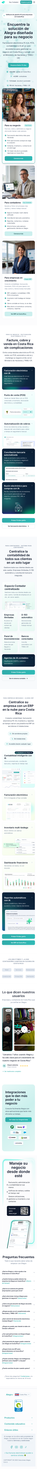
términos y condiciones (22, 1440)
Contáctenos (25, 1376)
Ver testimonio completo (12, 1071)
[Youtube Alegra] (16, 1447)
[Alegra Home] (3, 2)
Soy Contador (13, 2)
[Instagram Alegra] (21, 1447)
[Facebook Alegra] (11, 1447)
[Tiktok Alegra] (26, 1447)
